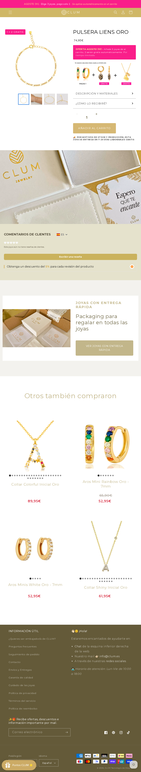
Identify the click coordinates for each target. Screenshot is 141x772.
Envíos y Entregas (20, 669)
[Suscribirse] (66, 732)
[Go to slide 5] (19, 475)
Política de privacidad (22, 693)
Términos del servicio (22, 700)
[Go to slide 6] (22, 475)
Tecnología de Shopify (121, 768)
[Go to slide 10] (31, 475)
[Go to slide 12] (36, 475)
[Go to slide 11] (34, 475)
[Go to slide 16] (46, 475)
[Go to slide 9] (29, 475)
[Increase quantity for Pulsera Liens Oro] (96, 114)
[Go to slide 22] (60, 475)
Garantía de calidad (21, 677)
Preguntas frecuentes (23, 646)
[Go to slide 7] (24, 475)
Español (47, 763)
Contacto (15, 662)
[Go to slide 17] (48, 475)
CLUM (108, 768)
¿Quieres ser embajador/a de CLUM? (32, 638)
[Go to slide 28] (40, 478)
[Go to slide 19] (53, 475)
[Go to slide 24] (30, 478)
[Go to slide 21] (58, 475)
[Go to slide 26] (35, 478)
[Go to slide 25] (33, 478)
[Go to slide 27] (37, 478)
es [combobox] (62, 234)
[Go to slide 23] (28, 478)
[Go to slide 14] (41, 475)
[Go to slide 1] (10, 475)
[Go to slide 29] (42, 478)
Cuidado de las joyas (22, 685)
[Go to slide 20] (55, 475)
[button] (10, 12)
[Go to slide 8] (27, 475)
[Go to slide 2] (12, 475)
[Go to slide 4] (17, 475)
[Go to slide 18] (51, 475)
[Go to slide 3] (14, 475)
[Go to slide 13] (39, 475)
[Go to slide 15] (43, 475)
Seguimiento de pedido (24, 654)
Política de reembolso (23, 708)
